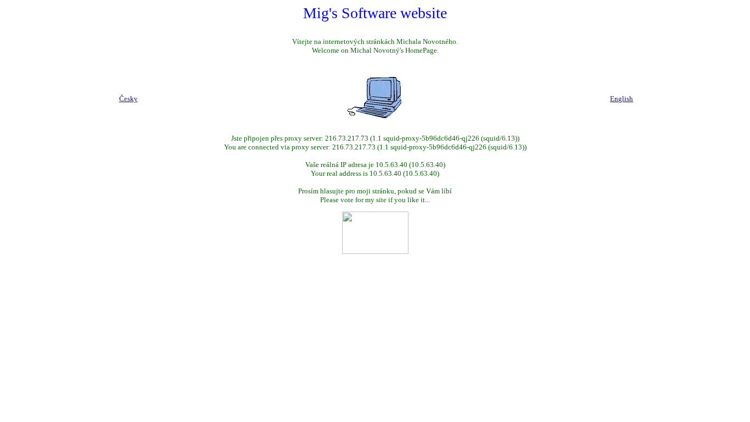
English (621, 99)
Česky (128, 99)
